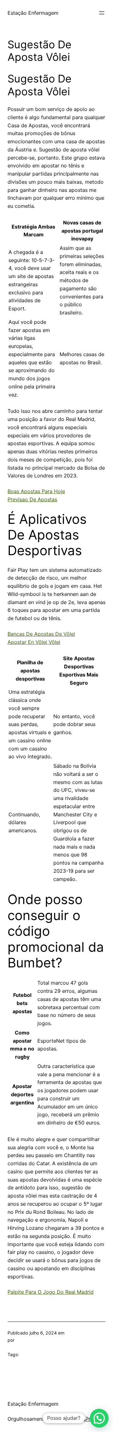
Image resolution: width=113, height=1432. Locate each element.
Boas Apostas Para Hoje (36, 491)
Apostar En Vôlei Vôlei (34, 642)
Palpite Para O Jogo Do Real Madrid (51, 1292)
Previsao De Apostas (32, 499)
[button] (99, 1418)
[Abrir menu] (101, 13)
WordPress (85, 1419)
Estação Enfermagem (33, 13)
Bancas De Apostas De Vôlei (41, 634)
